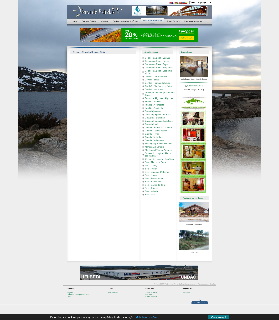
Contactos (186, 293)
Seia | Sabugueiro (153, 181)
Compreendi (218, 317)
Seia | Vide (150, 194)
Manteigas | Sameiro (154, 147)
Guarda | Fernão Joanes (156, 130)
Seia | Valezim (151, 191)
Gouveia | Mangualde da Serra (159, 121)
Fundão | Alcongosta (154, 105)
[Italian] (178, 3)
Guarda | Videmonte (154, 140)
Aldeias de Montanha (152, 20)
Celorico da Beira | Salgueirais (159, 67)
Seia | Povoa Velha (154, 178)
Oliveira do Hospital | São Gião (159, 159)
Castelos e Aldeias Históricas (125, 21)
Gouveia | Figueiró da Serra (157, 114)
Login (69, 297)
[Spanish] (186, 3)
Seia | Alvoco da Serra (155, 162)
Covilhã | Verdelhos (154, 89)
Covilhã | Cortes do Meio (156, 76)
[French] (173, 3)
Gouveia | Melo (152, 124)
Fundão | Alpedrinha (154, 108)
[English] (170, 3)
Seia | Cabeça (151, 165)
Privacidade (113, 293)
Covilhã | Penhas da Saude (157, 83)
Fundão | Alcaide (152, 101)
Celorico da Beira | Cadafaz (157, 58)
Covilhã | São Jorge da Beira (158, 86)
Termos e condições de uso (77, 295)
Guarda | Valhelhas (154, 137)
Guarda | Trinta (152, 134)
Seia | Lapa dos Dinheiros (157, 172)
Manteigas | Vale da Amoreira (158, 150)
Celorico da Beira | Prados (157, 61)
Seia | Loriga (151, 175)
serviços (148, 295)
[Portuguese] (181, 3)
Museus (104, 21)
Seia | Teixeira (151, 188)
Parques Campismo (193, 21)
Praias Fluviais (173, 21)
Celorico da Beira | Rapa (156, 64)
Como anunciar (151, 297)
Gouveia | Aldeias (153, 111)
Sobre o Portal (151, 293)
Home (74, 21)
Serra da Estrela (89, 21)
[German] (176, 3)
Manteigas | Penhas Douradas (159, 143)
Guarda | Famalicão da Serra (158, 127)
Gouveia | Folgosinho (155, 118)
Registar (70, 293)
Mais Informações (146, 317)
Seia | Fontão (151, 169)
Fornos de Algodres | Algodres (159, 98)
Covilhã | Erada (152, 80)
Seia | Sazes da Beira (155, 185)
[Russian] (183, 3)
